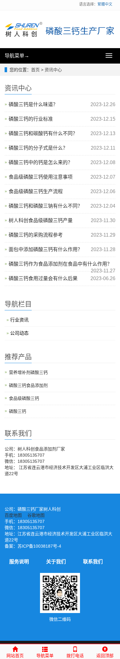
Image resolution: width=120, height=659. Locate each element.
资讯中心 (53, 69)
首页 (35, 69)
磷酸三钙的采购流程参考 (36, 235)
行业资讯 (19, 319)
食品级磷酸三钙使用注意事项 (41, 177)
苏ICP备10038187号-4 (39, 546)
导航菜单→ (17, 55)
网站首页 (15, 655)
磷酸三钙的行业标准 (31, 119)
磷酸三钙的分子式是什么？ (38, 148)
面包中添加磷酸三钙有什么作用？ (45, 249)
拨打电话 (75, 655)
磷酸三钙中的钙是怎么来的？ (41, 162)
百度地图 (13, 515)
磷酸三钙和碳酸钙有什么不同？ (43, 133)
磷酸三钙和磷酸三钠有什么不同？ (45, 206)
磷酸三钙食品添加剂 (28, 385)
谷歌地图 (36, 515)
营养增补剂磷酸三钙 (28, 372)
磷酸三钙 (17, 411)
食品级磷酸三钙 (24, 398)
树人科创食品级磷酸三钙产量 (41, 220)
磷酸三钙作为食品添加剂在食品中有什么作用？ (60, 264)
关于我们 (56, 561)
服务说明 (19, 561)
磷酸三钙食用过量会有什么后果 (43, 278)
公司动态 (19, 333)
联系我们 (93, 561)
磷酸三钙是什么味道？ (33, 104)
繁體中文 (105, 4)
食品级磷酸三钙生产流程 (36, 191)
